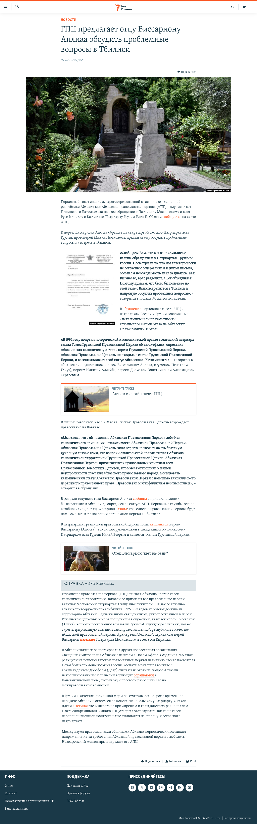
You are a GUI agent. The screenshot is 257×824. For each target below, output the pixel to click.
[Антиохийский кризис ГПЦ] (86, 399)
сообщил (140, 499)
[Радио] (232, 7)
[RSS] (180, 787)
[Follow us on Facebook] (132, 787)
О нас (9, 786)
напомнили (159, 524)
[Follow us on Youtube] (151, 787)
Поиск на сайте (78, 786)
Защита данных (16, 809)
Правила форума (78, 793)
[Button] (186, 72)
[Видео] (245, 7)
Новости (68, 20)
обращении (132, 309)
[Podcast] (189, 787)
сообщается (172, 217)
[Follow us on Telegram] (170, 787)
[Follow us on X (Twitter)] (142, 787)
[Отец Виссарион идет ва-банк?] (86, 558)
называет (87, 640)
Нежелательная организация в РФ (29, 801)
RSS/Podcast (75, 801)
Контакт (11, 793)
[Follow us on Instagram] (161, 787)
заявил (121, 509)
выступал (81, 706)
